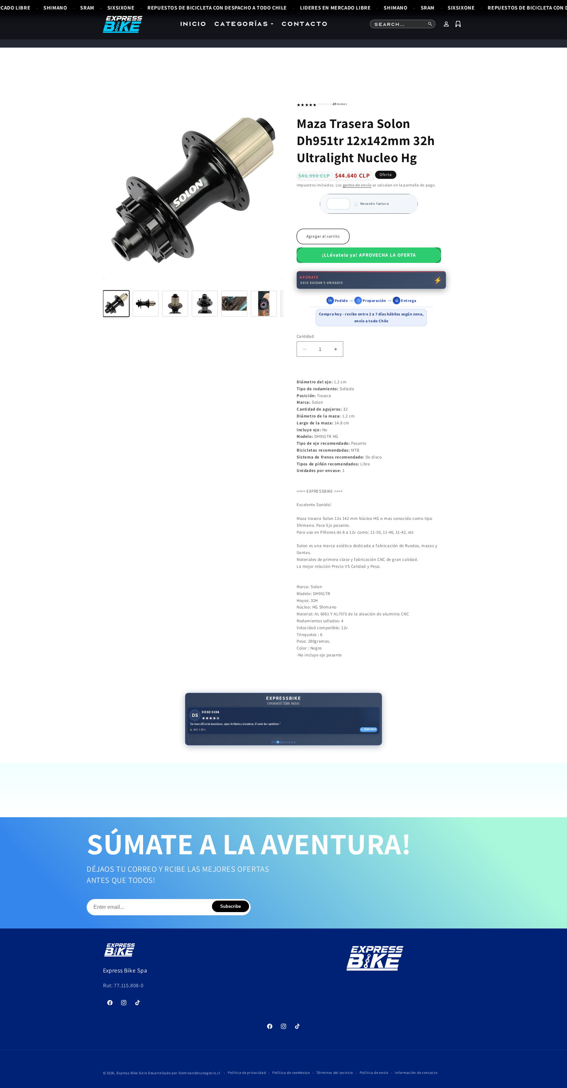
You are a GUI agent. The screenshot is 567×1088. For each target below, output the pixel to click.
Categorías (241, 23)
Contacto (304, 23)
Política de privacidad (247, 1072)
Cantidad (305, 336)
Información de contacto (416, 1072)
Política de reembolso (291, 1072)
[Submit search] (430, 24)
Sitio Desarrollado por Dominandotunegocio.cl (179, 1073)
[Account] (446, 24)
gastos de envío (357, 184)
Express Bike (127, 1073)
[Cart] (458, 24)
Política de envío (374, 1072)
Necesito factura (374, 203)
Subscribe (230, 906)
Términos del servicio (334, 1072)
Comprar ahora (369, 255)
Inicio (193, 23)
